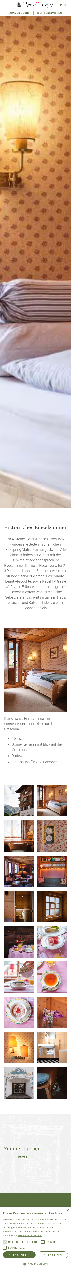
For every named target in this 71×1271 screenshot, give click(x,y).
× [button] (67, 1210)
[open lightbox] (19, 800)
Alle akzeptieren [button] (19, 1254)
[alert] (35, 1239)
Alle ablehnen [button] (53, 1254)
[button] (5, 1242)
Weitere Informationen (30, 1235)
